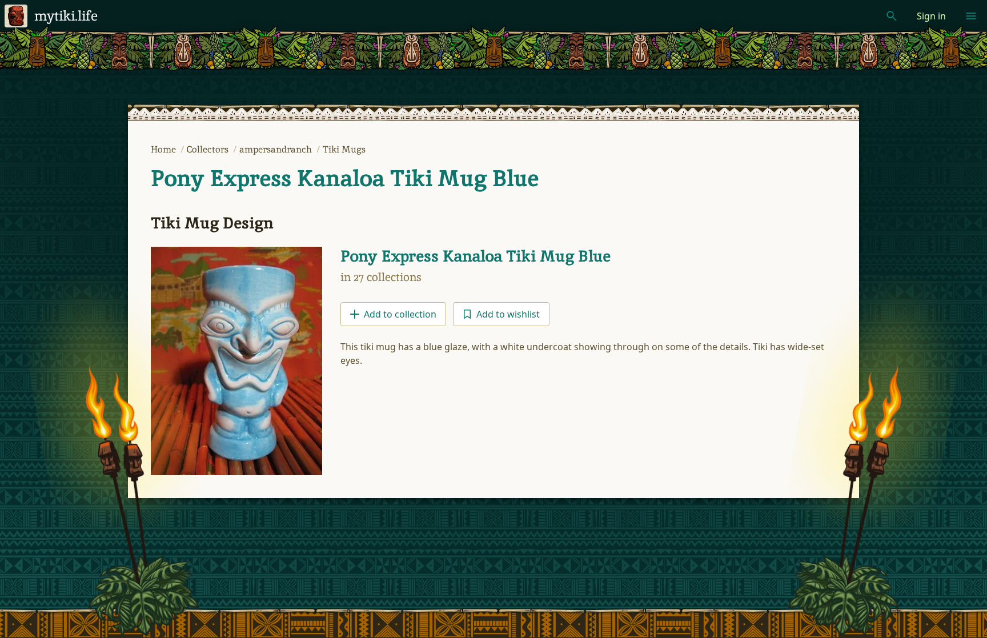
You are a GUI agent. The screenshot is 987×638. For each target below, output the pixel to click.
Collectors (209, 149)
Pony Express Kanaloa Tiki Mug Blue (345, 178)
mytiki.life (66, 16)
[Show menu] (971, 16)
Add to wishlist (508, 314)
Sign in (931, 16)
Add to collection (400, 314)
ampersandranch (276, 149)
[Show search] (891, 16)
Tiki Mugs (344, 149)
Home (164, 149)
